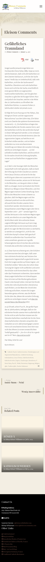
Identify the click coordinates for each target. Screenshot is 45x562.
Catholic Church (12, 352)
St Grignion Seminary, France (13, 552)
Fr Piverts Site (8, 544)
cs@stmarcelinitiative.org (22, 523)
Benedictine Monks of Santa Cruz (14, 539)
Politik (18, 363)
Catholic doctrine (22, 352)
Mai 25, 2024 (29, 469)
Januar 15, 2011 (25, 52)
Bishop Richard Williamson (14, 439)
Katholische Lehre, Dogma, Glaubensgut (16, 360)
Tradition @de (12, 366)
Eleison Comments (12, 52)
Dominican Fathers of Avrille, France (15, 541)
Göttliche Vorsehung (27, 355)
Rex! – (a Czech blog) (10, 549)
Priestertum (24, 363)
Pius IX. (14, 363)
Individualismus (9, 357)
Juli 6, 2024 (29, 439)
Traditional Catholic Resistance (13, 554)
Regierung (31, 363)
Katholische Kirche (28, 357)
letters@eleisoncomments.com (25, 525)
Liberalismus (32, 360)
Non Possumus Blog (10, 547)
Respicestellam (8, 536)
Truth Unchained (8, 534)
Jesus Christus (18, 357)
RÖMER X (9, 436)
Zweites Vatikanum (22, 366)
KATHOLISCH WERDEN (17, 466)
